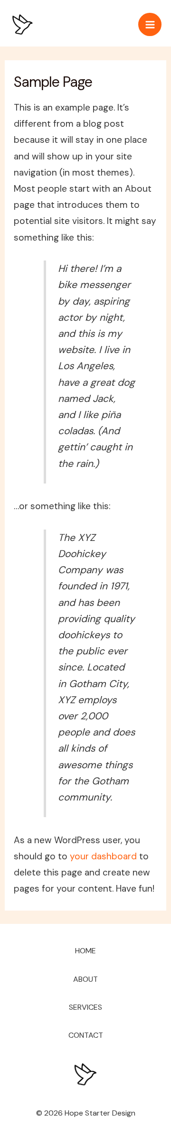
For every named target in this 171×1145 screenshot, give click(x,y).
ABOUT (85, 979)
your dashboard (103, 856)
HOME (85, 951)
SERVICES (85, 1007)
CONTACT (85, 1035)
